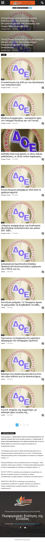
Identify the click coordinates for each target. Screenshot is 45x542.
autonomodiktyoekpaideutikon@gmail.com (27, 524)
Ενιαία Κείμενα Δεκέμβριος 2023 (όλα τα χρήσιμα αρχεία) (21, 191)
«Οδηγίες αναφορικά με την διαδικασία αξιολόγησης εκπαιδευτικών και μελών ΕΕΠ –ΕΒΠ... (20, 228)
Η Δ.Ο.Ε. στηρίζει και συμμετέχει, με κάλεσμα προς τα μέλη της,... (19, 411)
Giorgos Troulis (5, 29)
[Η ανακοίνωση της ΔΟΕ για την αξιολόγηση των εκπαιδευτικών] (22, 68)
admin (3, 271)
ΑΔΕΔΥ (14, 8)
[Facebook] (20, 528)
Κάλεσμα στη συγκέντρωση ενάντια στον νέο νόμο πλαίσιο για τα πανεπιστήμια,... (21, 375)
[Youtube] (25, 528)
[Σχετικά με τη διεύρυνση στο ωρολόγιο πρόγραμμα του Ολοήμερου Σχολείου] (22, 324)
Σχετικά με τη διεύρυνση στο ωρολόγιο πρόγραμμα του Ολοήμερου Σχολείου (20, 339)
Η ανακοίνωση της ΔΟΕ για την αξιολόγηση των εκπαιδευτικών (22, 83)
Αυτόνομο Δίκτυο (23, 8)
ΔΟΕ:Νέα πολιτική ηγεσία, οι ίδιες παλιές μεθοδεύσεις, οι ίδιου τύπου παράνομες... (21, 155)
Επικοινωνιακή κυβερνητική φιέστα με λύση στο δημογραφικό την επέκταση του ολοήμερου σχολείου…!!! (22, 455)
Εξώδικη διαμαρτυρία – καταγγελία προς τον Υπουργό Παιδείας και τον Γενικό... (21, 119)
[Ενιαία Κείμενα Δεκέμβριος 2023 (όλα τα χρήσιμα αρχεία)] (22, 176)
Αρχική (10, 55)
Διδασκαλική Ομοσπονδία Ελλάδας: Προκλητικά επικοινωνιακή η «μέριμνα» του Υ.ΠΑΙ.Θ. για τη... (21, 266)
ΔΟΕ (30, 8)
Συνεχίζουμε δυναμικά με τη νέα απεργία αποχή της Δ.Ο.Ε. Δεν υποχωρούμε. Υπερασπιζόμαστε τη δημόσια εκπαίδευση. (22, 43)
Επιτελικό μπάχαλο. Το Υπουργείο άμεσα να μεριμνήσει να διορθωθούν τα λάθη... (21, 303)
